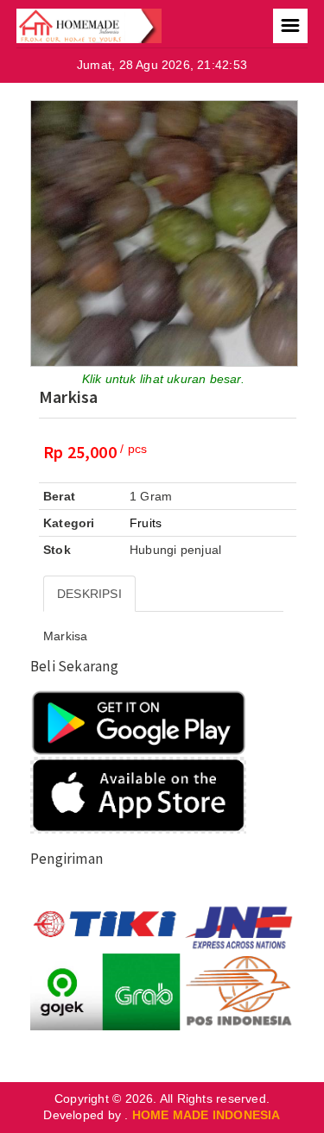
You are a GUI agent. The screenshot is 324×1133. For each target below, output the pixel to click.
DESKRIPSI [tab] (89, 594)
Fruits (146, 523)
